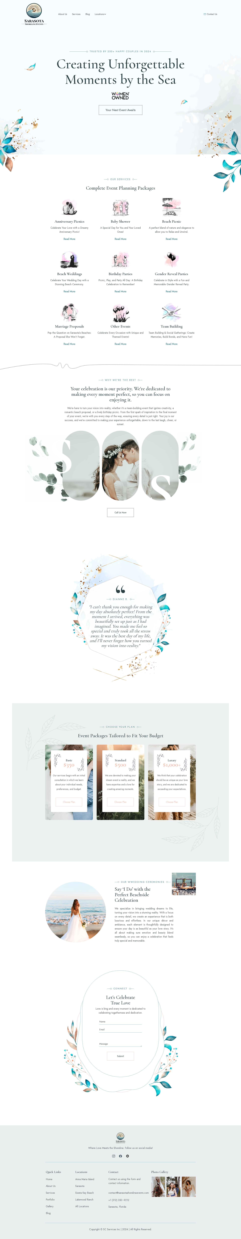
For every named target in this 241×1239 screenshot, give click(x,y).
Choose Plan (69, 802)
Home (49, 1179)
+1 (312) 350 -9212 (118, 1200)
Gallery (49, 1206)
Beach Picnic (171, 221)
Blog (87, 14)
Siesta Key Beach (84, 1193)
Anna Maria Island (84, 1179)
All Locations (82, 1206)
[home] (34, 14)
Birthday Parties (120, 274)
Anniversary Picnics (69, 221)
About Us (62, 14)
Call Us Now (120, 512)
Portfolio (50, 1199)
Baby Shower (120, 221)
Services (76, 14)
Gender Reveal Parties (171, 274)
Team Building (172, 326)
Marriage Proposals (69, 326)
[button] (100, 14)
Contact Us (212, 14)
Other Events (120, 326)
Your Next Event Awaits (121, 110)
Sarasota (79, 1186)
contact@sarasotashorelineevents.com (128, 1193)
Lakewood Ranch (84, 1199)
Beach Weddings (69, 274)
